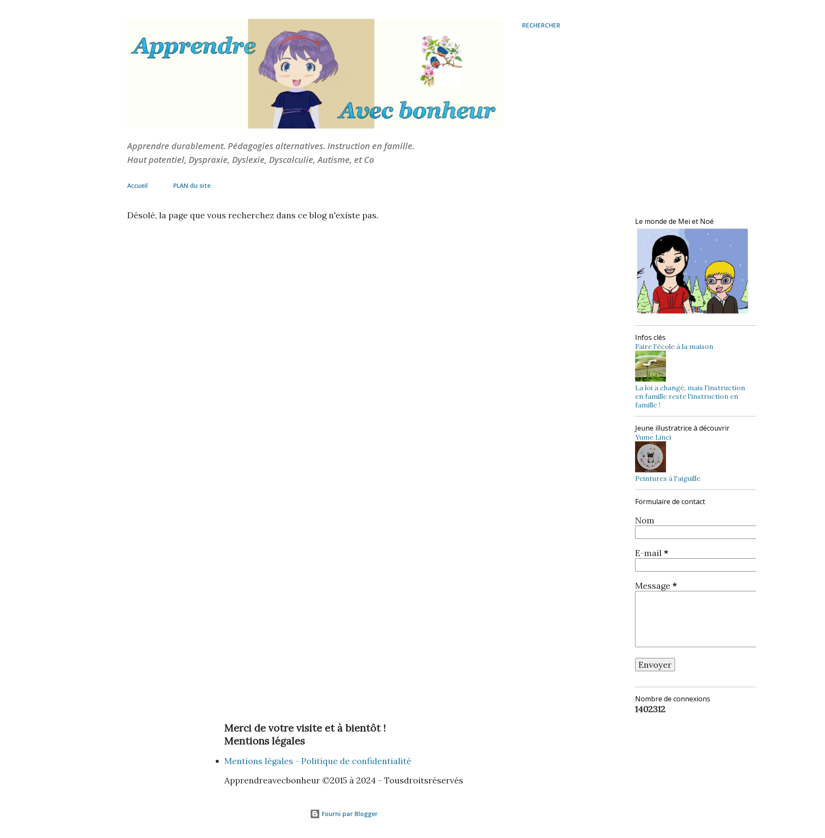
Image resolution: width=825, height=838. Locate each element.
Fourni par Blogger (349, 814)
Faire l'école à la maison (674, 346)
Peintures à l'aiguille (667, 478)
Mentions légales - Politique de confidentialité (317, 760)
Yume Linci (653, 437)
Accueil (137, 185)
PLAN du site (192, 185)
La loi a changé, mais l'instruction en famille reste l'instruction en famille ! (690, 396)
